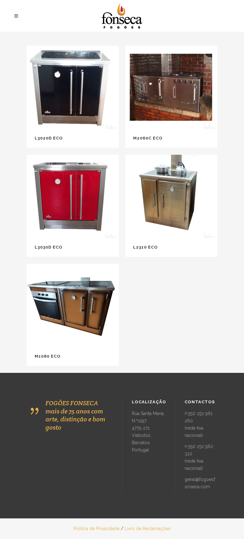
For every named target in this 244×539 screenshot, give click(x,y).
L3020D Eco (49, 138)
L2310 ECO (145, 247)
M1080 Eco (48, 356)
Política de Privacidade (96, 528)
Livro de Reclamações (148, 528)
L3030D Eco (49, 247)
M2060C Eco (148, 138)
